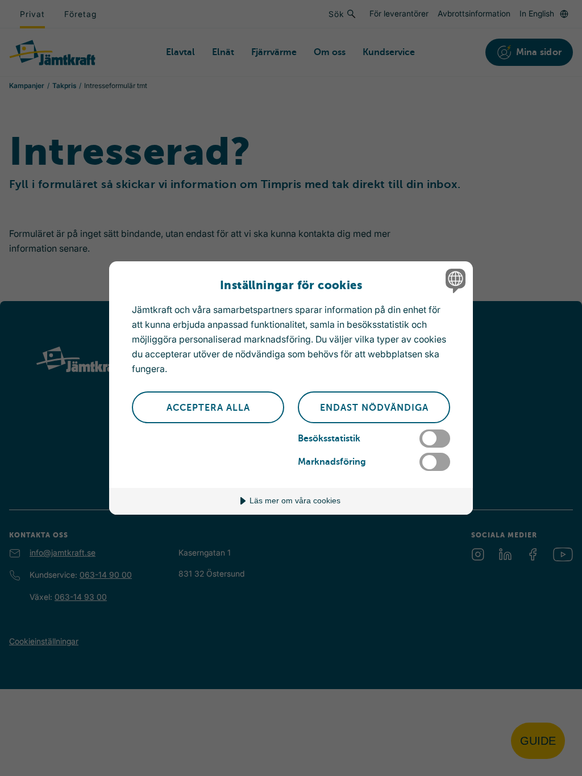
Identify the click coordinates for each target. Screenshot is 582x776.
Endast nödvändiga (374, 408)
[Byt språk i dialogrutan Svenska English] (454, 280)
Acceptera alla (208, 408)
